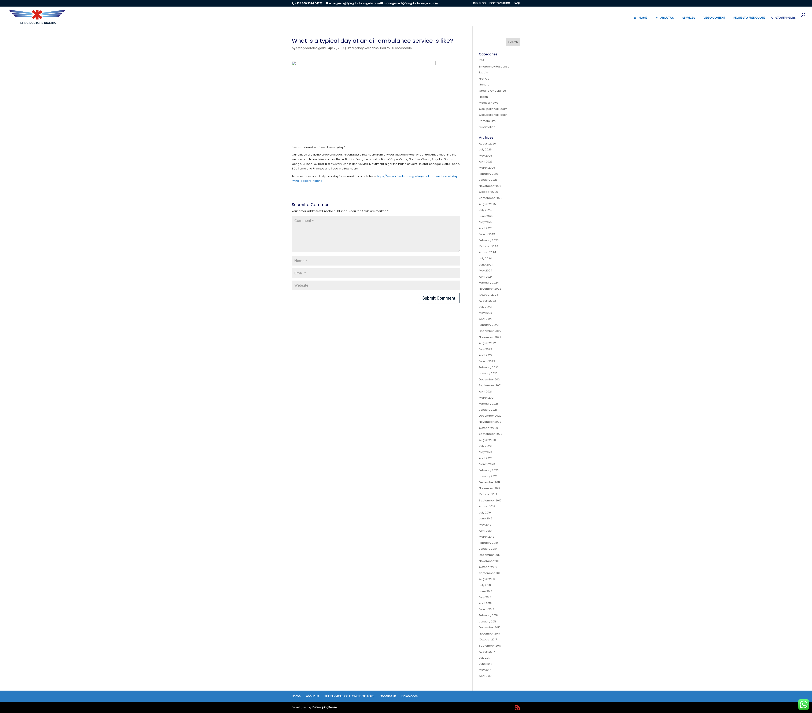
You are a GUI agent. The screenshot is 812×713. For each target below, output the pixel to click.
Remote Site (487, 121)
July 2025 (485, 210)
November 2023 (490, 289)
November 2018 (489, 561)
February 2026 (489, 174)
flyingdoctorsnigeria (311, 48)
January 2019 (488, 549)
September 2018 (490, 573)
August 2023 (487, 301)
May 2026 (485, 156)
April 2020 (485, 458)
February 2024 (489, 283)
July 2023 (485, 307)
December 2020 (490, 416)
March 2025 (487, 234)
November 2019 (489, 488)
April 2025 (485, 228)
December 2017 (489, 627)
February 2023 (489, 325)
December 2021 (490, 379)
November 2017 (489, 634)
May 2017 (485, 670)
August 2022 (487, 343)
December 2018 (490, 555)
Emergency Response (363, 48)
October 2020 (488, 428)
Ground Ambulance (492, 91)
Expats (483, 72)
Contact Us (388, 696)
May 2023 (485, 313)
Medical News (488, 103)
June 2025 (486, 216)
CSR (481, 60)
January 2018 (488, 621)
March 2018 (486, 609)
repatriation (487, 127)
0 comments (402, 48)
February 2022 (489, 367)
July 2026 (485, 149)
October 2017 (488, 639)
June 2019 (485, 518)
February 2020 (489, 470)
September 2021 (490, 385)
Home (296, 696)
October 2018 (488, 567)
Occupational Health (493, 109)
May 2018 (485, 597)
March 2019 (486, 537)
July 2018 (485, 585)
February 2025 (489, 240)
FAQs (517, 3)
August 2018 (487, 579)
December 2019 (490, 482)
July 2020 (485, 446)
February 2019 (488, 543)
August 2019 (487, 506)
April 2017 (485, 676)
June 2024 (486, 265)
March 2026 (487, 168)
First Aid (484, 79)
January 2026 (488, 180)
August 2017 (487, 652)
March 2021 (486, 398)
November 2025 (490, 186)
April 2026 (485, 162)
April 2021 (485, 392)
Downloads (410, 696)
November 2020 (490, 422)
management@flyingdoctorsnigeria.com (411, 3)
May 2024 (485, 270)
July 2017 (485, 658)
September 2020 (490, 434)
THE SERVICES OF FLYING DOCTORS (349, 696)
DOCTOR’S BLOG (500, 3)
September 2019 (490, 500)
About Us (312, 696)
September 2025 (490, 198)
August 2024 (487, 252)
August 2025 (487, 204)
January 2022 (488, 373)
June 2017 (485, 664)
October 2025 (488, 192)
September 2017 (490, 646)
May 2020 (485, 452)
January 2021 (488, 410)
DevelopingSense (325, 707)
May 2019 (485, 525)
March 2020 (487, 464)
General (484, 85)
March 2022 (487, 361)
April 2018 (485, 603)
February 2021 (488, 404)
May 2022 (485, 349)
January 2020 (488, 476)
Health (385, 48)
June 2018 (485, 591)
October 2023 (488, 295)
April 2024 (486, 277)
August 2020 (487, 440)
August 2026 (487, 144)
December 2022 (490, 331)
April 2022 (485, 355)
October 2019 (488, 494)
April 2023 (485, 319)
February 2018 (488, 615)
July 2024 (485, 258)
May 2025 (485, 222)
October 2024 (488, 246)
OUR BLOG (479, 3)
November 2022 (490, 337)
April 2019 (485, 531)
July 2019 (485, 513)
